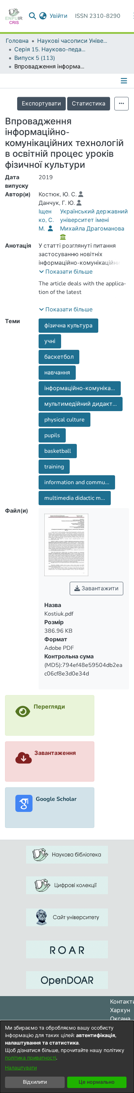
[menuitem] (43, 16)
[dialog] (67, 1057)
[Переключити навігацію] (124, 81)
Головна (17, 41)
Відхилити (35, 1082)
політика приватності (30, 1058)
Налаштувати (21, 1067)
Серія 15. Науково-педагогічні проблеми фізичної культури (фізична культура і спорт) (50, 49)
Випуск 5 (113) (34, 58)
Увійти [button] (59, 16)
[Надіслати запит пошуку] (32, 16)
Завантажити (99, 588)
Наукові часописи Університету (73, 41)
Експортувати (41, 104)
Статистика (88, 104)
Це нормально (97, 1082)
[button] (66, 271)
